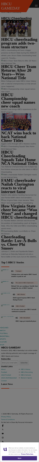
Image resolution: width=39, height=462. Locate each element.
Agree (19, 458)
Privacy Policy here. (27, 454)
